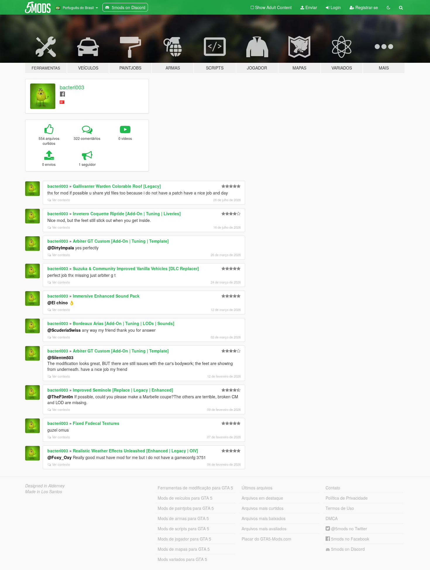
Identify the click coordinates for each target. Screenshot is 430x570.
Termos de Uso (340, 508)
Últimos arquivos (257, 488)
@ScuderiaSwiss (64, 330)
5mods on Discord (347, 549)
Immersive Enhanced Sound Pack (106, 296)
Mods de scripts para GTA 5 (183, 528)
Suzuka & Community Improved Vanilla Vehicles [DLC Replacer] (136, 268)
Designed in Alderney (45, 486)
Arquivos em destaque (262, 498)
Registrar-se (366, 7)
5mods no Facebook (349, 539)
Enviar (310, 7)
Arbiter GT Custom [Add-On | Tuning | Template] (121, 241)
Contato (333, 488)
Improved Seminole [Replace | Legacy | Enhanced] (123, 390)
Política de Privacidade (347, 498)
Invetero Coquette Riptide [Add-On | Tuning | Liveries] (127, 213)
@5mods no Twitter (348, 528)
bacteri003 (72, 87)
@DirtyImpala (60, 248)
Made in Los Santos (43, 491)
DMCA (332, 518)
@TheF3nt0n (60, 396)
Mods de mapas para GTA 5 (184, 549)
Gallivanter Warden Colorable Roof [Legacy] (117, 186)
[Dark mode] (388, 7)
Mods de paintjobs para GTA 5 (186, 508)
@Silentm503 (60, 357)
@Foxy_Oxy (59, 457)
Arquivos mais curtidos (262, 508)
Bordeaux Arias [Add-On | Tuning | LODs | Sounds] (123, 323)
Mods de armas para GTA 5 (183, 518)
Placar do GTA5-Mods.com (266, 539)
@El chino (57, 302)
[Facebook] (62, 93)
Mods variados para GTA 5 (182, 559)
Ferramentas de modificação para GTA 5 (195, 488)
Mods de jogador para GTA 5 (184, 539)
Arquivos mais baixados (263, 518)
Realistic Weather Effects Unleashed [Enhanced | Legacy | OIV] (135, 450)
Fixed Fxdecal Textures (96, 423)
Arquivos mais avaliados (264, 528)
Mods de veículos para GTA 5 (185, 498)
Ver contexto (61, 199)
